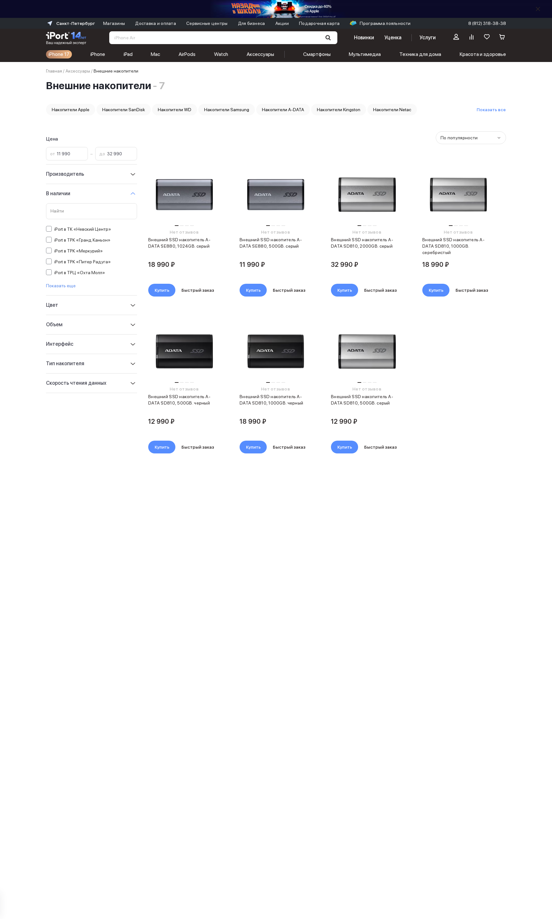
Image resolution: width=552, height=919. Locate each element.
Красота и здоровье (483, 54)
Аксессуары (260, 54)
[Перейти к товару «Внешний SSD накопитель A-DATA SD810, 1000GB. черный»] (275, 351)
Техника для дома (420, 54)
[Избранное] (487, 37)
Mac (155, 54)
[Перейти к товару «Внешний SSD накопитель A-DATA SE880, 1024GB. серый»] (184, 194)
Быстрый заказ (197, 290)
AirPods (187, 54)
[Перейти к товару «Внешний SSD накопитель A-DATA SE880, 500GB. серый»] (275, 194)
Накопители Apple (70, 109)
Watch (221, 54)
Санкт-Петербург (75, 23)
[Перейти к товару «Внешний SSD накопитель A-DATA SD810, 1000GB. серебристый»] (458, 194)
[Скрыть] (538, 9)
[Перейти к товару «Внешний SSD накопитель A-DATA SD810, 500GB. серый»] (367, 351)
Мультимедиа (365, 54)
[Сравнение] (471, 37)
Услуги (427, 38)
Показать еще (61, 285)
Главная (54, 70)
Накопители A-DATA (283, 109)
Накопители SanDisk (123, 109)
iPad (128, 54)
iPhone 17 (59, 54)
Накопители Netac (392, 109)
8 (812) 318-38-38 (487, 23)
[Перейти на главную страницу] (66, 38)
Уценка (393, 38)
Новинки (364, 38)
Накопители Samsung (226, 109)
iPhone (97, 54)
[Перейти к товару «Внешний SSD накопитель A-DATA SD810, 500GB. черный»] (184, 351)
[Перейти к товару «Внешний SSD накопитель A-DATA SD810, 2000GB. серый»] (367, 194)
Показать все (491, 109)
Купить (162, 290)
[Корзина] (502, 37)
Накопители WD (174, 109)
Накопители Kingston (338, 109)
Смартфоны (317, 54)
